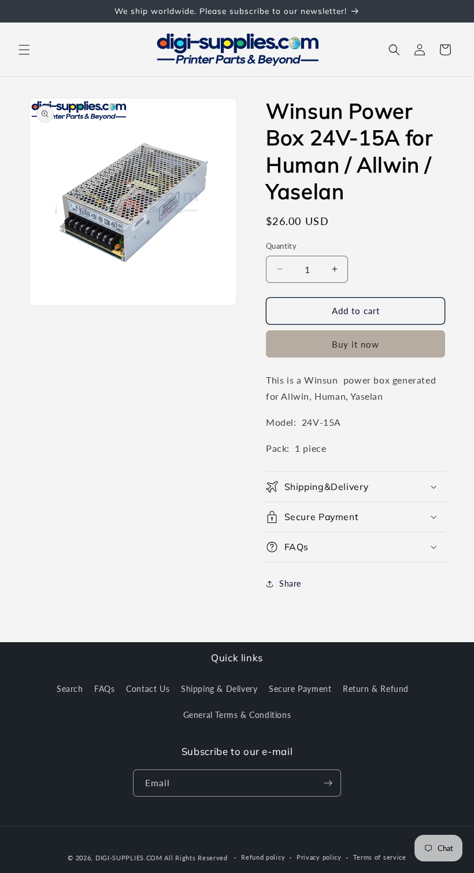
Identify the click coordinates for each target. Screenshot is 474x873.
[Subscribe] (327, 783)
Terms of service (379, 857)
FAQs (104, 689)
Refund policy (263, 857)
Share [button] (290, 583)
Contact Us (147, 689)
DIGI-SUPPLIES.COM (128, 857)
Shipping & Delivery (219, 689)
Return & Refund (376, 689)
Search (70, 689)
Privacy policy (319, 857)
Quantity (281, 246)
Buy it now (355, 344)
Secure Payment (300, 689)
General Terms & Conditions (237, 715)
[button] (24, 49)
